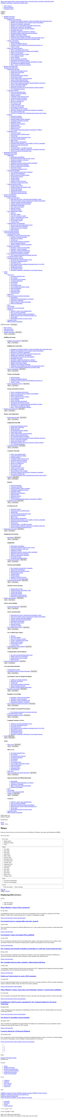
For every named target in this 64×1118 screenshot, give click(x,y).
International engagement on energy (20, 60)
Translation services (16, 262)
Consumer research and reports (19, 98)
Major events (14, 140)
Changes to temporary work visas (19, 160)
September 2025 (8, 864)
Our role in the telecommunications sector (21, 225)
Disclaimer (7, 1102)
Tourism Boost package (17, 176)
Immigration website (16, 161)
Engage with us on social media (15, 308)
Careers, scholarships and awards (19, 217)
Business (9, 114)
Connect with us (15, 222)
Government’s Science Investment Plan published (17, 935)
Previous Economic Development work (21, 151)
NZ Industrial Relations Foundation (20, 81)
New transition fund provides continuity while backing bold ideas (23, 962)
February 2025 (8, 876)
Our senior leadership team (18, 276)
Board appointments (16, 288)
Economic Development (10, 880)
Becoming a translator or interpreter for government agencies (26, 270)
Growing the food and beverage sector (21, 137)
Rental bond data (15, 42)
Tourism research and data (14, 184)
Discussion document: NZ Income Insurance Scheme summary (27, 87)
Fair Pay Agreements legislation (19, 84)
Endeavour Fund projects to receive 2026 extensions (18, 976)
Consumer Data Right (16, 117)
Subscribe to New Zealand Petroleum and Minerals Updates (26, 62)
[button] (32, 1059)
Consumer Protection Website (18, 93)
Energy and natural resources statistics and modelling (24, 51)
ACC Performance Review (18, 89)
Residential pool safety (17, 30)
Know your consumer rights (18, 92)
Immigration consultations (17, 157)
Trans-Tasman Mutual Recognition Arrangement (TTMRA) (26, 129)
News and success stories (17, 206)
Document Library (9, 8)
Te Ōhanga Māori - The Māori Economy (21, 148)
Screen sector (14, 146)
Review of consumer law (17, 101)
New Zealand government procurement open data (24, 255)
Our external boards (16, 285)
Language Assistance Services (15, 258)
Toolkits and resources (16, 267)
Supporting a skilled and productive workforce (23, 31)
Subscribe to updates (16, 210)
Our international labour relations (19, 75)
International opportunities (17, 205)
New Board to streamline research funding (15, 1017)
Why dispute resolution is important (20, 241)
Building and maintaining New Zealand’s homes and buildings (27, 22)
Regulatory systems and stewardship (20, 247)
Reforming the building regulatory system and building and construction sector (31, 21)
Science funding (17, 986)
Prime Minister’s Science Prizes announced (15, 907)
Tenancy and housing (13, 40)
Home (2, 822)
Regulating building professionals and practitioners (24, 33)
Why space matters (16, 214)
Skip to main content (6, 1)
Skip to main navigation (18, 1)
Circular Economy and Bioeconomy (20, 134)
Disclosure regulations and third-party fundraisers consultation (27, 110)
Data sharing (14, 297)
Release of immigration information (20, 166)
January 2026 (7, 857)
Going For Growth (16, 132)
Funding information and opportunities (21, 203)
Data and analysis (8, 7)
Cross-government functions (11, 1070)
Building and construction (14, 19)
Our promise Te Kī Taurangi (18, 279)
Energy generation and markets (19, 58)
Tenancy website (15, 46)
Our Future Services (16, 167)
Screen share (14, 317)
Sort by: (3, 898)
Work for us (10, 294)
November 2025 (8, 861)
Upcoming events (12, 320)
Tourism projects (15, 179)
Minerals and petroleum (17, 52)
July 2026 (6, 849)
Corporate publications (17, 280)
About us (13, 213)
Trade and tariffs (15, 125)
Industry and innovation (17, 219)
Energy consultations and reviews (19, 49)
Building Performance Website (19, 34)
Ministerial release (9, 842)
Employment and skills (13, 69)
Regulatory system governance (19, 249)
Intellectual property (16, 126)
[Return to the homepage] (14, 3)
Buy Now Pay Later (16, 102)
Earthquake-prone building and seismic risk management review (27, 37)
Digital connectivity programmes (19, 226)
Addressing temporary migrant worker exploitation (24, 163)
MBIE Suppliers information (14, 321)
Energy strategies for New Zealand (20, 54)
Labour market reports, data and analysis (21, 78)
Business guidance (15, 95)
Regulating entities (15, 122)
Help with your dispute (17, 238)
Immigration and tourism (10, 1072)
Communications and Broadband (16, 223)
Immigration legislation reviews (19, 169)
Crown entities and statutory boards (20, 287)
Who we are (10, 274)
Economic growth (12, 131)
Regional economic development (19, 145)
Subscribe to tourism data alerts (19, 193)
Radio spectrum (15, 229)
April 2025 (7, 872)
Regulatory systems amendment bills (20, 250)
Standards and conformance (18, 123)
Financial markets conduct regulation (20, 119)
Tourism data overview (17, 185)
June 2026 (6, 851)
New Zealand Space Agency (14, 211)
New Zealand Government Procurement (17, 253)
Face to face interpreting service (19, 261)
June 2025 (6, 869)
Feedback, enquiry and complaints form (21, 311)
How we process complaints (18, 312)
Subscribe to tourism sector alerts (19, 182)
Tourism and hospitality (13, 170)
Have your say (8, 5)
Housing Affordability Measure (19, 43)
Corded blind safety (16, 104)
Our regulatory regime (16, 220)
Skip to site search (29, 1)
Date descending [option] (8, 902)
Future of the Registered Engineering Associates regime (25, 39)
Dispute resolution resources (18, 243)
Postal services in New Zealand (19, 228)
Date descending (8, 887)
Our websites (10, 306)
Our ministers (14, 282)
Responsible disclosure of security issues (21, 318)
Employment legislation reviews (19, 71)
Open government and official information (18, 296)
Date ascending (19, 887)
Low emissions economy (17, 55)
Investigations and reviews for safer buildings (22, 28)
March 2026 (7, 856)
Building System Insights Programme (20, 36)
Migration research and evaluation (19, 164)
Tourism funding (15, 178)
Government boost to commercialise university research (19, 921)
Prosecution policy (15, 291)
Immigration (10, 155)
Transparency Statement (17, 300)
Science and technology (10, 882)
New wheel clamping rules (18, 111)
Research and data (15, 208)
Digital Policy (14, 136)
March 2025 (7, 874)
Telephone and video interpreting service (21, 259)
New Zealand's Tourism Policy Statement (21, 172)
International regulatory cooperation (20, 252)
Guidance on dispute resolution (19, 237)
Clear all (3, 889)
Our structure (14, 277)
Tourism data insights (16, 190)
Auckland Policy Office (13, 234)
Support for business (16, 116)
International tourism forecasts (18, 191)
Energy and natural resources (15, 48)
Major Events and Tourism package (20, 175)
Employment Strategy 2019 (18, 86)
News (8, 305)
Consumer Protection (12, 90)
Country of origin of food (17, 105)
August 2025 (7, 866)
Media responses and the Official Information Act (24, 315)
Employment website (16, 77)
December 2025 (8, 859)
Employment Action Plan (17, 72)
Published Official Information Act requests (22, 299)
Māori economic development (18, 142)
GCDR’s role (14, 240)
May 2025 (6, 871)
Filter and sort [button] (3, 835)
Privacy (6, 1104)
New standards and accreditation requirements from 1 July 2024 (27, 264)
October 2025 (7, 862)
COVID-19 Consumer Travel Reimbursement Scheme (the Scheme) (28, 113)
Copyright (6, 1101)
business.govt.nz (15, 128)
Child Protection (15, 293)
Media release (7, 841)
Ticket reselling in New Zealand (19, 108)
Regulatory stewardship (13, 246)
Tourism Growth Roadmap (18, 173)
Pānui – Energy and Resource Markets (21, 65)
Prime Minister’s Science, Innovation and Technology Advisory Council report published (31, 990)
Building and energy (9, 1067)
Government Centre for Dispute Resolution (18, 235)
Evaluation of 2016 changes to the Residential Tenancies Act (26, 45)
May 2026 (6, 852)
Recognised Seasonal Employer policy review (23, 158)
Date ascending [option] (8, 904)
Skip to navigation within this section (44, 1)
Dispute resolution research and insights (21, 244)
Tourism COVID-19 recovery (18, 181)
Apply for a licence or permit (18, 216)
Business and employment (11, 1069)
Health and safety (15, 74)
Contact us (10, 309)
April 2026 (7, 854)
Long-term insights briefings (18, 139)
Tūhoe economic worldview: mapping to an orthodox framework (28, 149)
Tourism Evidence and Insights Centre (21, 187)
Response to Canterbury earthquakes (20, 24)
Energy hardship (15, 57)
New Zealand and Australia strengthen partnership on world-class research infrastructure (31, 949)
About (2, 824)
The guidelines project (16, 268)
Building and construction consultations (21, 27)
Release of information (17, 303)
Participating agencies (16, 265)
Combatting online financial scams (20, 96)
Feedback (6, 1082)
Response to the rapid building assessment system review (26, 25)
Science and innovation (13, 197)
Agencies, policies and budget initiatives (21, 202)
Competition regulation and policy (20, 120)
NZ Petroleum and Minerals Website (20, 63)
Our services (14, 284)
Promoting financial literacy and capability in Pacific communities (28, 143)
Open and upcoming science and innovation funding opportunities (28, 200)
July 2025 (6, 867)
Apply (2, 891)
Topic (3, 878)
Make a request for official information (21, 302)
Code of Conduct (15, 290)
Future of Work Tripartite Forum (19, 80)
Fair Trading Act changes (17, 107)
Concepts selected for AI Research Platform (15, 1031)
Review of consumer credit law (19, 99)
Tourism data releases (16, 188)
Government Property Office (14, 256)
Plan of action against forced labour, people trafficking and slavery (28, 83)
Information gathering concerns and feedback (22, 314)
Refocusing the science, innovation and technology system (26, 199)
